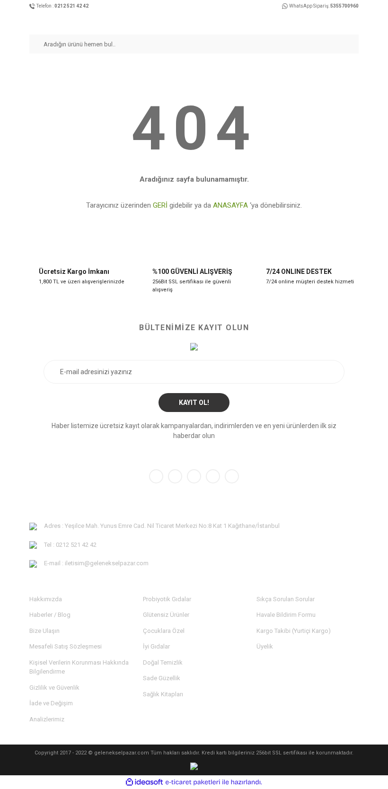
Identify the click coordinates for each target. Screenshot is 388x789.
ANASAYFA (230, 205)
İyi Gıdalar (156, 646)
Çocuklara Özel (164, 630)
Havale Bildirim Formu (286, 614)
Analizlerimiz (46, 719)
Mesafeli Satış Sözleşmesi (65, 646)
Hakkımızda (45, 599)
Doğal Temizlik (163, 662)
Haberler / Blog (50, 614)
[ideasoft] (144, 782)
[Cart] (355, 21)
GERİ (160, 205)
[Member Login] (338, 21)
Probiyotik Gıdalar (167, 599)
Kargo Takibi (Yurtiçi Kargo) (293, 630)
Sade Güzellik (161, 678)
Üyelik (264, 646)
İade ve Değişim (51, 703)
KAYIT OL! (194, 402)
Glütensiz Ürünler (166, 614)
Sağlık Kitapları (163, 694)
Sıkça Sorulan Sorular (285, 599)
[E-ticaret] (192, 782)
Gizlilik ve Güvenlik (54, 687)
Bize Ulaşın (44, 630)
